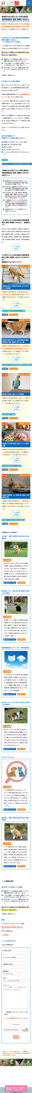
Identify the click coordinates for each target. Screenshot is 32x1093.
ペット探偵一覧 (15, 1051)
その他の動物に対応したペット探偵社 (12, 466)
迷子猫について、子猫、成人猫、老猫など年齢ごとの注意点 (15, 592)
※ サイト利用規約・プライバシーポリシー (15, 1018)
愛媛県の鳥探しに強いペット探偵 (12, 394)
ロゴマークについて (8, 757)
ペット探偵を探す (12, 127)
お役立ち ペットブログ (10, 582)
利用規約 (6, 935)
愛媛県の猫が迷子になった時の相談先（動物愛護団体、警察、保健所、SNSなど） (15, 341)
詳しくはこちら (14, 314)
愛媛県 (4, 24)
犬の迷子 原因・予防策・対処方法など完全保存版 (15, 537)
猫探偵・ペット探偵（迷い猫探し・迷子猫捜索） (14, 520)
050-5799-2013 (13, 927)
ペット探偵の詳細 (16, 305)
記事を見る (21, 582)
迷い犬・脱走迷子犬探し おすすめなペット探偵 (14, 311)
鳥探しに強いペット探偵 (21, 398)
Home (4, 1051)
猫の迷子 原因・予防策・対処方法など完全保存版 (15, 819)
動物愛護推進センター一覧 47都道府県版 (15, 648)
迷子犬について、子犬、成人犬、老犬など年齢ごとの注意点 (15, 703)
